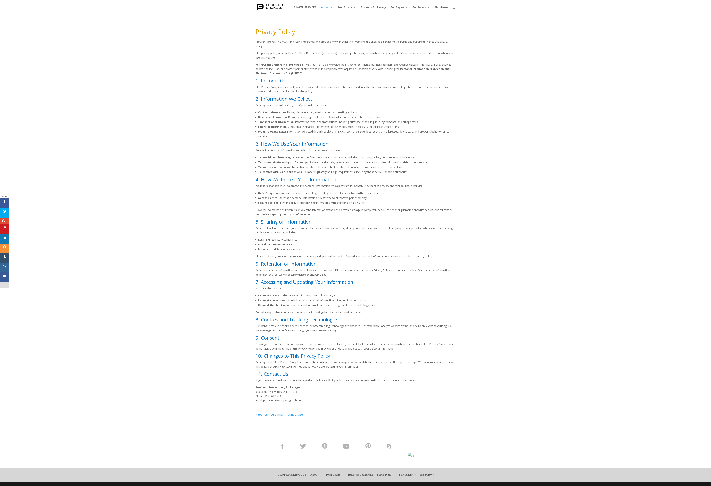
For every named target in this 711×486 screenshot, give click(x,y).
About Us (262, 414)
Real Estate (345, 7)
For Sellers (419, 7)
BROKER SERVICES (305, 7)
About (325, 7)
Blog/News (441, 7)
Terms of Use (294, 414)
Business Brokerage (373, 7)
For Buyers (397, 7)
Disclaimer (277, 414)
